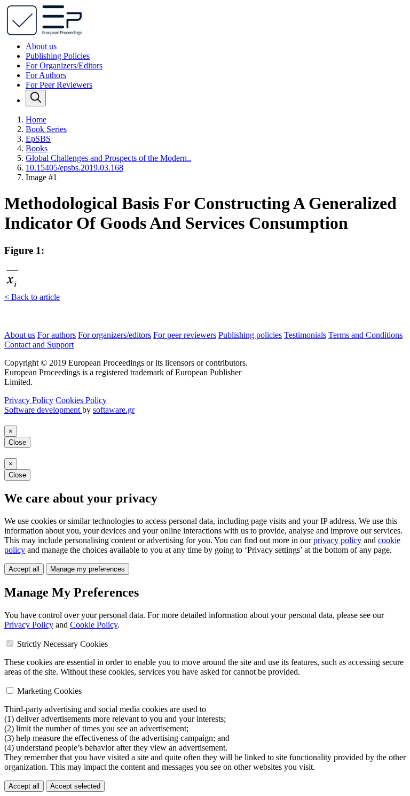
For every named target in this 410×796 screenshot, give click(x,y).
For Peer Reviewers (59, 84)
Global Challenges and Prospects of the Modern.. (108, 158)
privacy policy (337, 540)
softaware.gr (114, 409)
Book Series (46, 129)
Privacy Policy (28, 400)
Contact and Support (39, 344)
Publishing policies (250, 334)
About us (41, 46)
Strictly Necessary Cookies (62, 643)
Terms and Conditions (365, 334)
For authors (56, 334)
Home (36, 119)
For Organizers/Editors (64, 65)
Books (37, 148)
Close (17, 442)
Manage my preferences (87, 569)
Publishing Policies (58, 55)
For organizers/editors (114, 334)
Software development (43, 409)
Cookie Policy (93, 624)
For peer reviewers (184, 334)
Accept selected (75, 786)
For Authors (46, 75)
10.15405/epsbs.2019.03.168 (74, 167)
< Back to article (32, 297)
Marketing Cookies (49, 690)
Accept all (24, 569)
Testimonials (305, 334)
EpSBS (38, 138)
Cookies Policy (81, 400)
